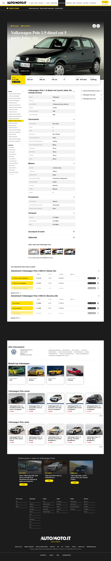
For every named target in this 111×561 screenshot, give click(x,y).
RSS (62, 546)
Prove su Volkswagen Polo (67, 353)
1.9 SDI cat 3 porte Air (12, 127)
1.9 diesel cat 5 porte (12, 111)
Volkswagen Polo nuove (89, 99)
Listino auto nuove (34, 8)
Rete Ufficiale (75, 350)
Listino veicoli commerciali (47, 8)
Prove (17, 504)
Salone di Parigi (45, 509)
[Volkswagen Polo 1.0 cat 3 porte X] (98, 313)
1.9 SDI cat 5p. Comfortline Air (14, 141)
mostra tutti (15, 293)
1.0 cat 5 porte (11, 156)
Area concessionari (105, 4)
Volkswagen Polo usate (89, 95)
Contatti (74, 546)
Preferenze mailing (91, 546)
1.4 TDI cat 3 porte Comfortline (14, 93)
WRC (30, 524)
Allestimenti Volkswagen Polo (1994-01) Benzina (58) (34, 295)
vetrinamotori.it (66, 555)
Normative (58, 506)
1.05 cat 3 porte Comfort (13, 172)
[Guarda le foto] (14, 71)
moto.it (51, 555)
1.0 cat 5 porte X (11, 165)
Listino (72, 499)
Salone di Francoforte (46, 504)
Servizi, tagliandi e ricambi (65, 352)
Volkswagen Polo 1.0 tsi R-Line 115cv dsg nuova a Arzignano (55, 407)
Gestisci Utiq (81, 546)
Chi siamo (67, 546)
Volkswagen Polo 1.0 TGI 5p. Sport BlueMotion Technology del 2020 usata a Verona (93, 440)
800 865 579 (22, 353)
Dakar (30, 514)
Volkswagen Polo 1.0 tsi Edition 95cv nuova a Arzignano (75, 407)
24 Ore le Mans (31, 519)
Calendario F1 (31, 504)
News (17, 501)
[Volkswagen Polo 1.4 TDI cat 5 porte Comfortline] (98, 288)
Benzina (10, 145)
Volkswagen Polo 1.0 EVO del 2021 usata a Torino (35, 438)
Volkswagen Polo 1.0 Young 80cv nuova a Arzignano (35, 407)
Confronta (17, 81)
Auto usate (85, 504)
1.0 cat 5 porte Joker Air (13, 163)
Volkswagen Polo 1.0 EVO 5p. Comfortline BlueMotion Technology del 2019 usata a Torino (55, 440)
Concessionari (86, 509)
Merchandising (53, 352)
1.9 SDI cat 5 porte (12, 134)
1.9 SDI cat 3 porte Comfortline (14, 129)
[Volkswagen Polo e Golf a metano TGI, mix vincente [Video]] (81, 467)
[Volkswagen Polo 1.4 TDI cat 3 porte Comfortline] (98, 278)
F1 (29, 501)
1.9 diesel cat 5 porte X (13, 123)
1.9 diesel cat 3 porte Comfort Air (15, 107)
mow (58, 555)
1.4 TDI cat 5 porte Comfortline (14, 98)
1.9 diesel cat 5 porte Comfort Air (15, 116)
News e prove (19, 499)
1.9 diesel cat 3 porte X (13, 109)
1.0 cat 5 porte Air (11, 158)
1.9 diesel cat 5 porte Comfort (14, 114)
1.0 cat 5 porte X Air (12, 167)
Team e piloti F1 (32, 509)
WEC (30, 522)
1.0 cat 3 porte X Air (12, 154)
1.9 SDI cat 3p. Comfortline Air (14, 132)
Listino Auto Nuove (73, 501)
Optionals (32, 237)
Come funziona (59, 501)
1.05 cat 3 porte (11, 170)
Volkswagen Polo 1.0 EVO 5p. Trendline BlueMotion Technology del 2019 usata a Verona (74, 440)
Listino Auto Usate (73, 504)
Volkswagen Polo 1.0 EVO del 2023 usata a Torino (16, 438)
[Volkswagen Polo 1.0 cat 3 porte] (98, 303)
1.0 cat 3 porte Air (11, 149)
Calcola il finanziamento (89, 91)
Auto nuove (85, 501)
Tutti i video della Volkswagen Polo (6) (40, 257)
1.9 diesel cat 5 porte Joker (13, 118)
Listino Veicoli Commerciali (74, 506)
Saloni (44, 499)
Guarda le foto (25, 71)
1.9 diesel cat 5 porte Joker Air (14, 120)
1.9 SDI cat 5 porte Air (12, 136)
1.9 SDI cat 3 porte (12, 125)
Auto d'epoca (86, 506)
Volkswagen (15, 26)
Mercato (86, 499)
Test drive (22, 473)
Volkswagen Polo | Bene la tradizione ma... (53, 476)
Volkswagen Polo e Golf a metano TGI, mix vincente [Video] (79, 477)
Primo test (74, 473)
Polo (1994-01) (26, 26)
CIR (30, 516)
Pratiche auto (59, 509)
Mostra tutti (12, 174)
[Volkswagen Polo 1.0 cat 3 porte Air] (98, 308)
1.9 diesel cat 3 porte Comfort (14, 105)
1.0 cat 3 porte (11, 147)
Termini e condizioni (29, 546)
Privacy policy (18, 546)
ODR (58, 546)
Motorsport (32, 499)
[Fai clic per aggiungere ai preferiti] (98, 26)
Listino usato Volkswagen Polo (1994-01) (59, 355)
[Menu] (3, 2)
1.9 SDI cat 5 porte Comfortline (14, 139)
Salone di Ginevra (46, 506)
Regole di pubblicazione (42, 546)
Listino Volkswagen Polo (82, 353)
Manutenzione (59, 504)
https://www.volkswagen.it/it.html (26, 354)
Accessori (84, 350)
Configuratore (66, 350)
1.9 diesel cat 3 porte (12, 102)
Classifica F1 (31, 506)
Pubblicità (52, 546)
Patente (58, 511)
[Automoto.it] (16, 3)
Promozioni (85, 511)
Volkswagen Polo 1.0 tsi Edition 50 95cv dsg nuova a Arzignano (17, 407)
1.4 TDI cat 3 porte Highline (13, 96)
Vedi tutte (101, 415)
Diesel (10, 91)
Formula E (31, 511)
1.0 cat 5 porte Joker (12, 161)
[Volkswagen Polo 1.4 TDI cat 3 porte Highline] (98, 283)
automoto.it (43, 555)
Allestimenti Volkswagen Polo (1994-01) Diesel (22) (33, 270)
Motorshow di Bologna (46, 511)
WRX (30, 527)
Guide (58, 499)
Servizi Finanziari (78, 352)
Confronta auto (59, 8)
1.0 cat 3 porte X (11, 151)
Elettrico (17, 506)
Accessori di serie (36, 231)
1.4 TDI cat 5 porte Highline (13, 100)
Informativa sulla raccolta (6, 560)
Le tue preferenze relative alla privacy (24, 560)
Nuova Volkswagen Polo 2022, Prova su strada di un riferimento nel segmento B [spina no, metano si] (28, 478)
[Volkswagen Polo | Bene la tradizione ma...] (69, 252)
